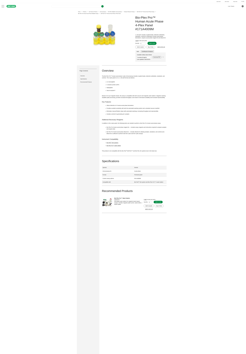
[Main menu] (2, 6)
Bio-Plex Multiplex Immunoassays (115, 11)
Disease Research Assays (129, 11)
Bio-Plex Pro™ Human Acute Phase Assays (145, 11)
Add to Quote (140, 47)
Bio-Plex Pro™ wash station (114, 145)
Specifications (83, 78)
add (163, 57)
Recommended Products (86, 82)
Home (79, 11)
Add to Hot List (161, 47)
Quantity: (137, 43)
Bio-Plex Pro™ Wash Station (122, 198)
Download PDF (156, 57)
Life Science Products (93, 11)
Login (136, 40)
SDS (138, 51)
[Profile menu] (237, 6)
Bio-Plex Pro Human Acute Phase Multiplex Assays (88, 13)
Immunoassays (103, 11)
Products (84, 11)
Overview (82, 75)
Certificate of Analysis (147, 51)
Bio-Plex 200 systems (112, 142)
